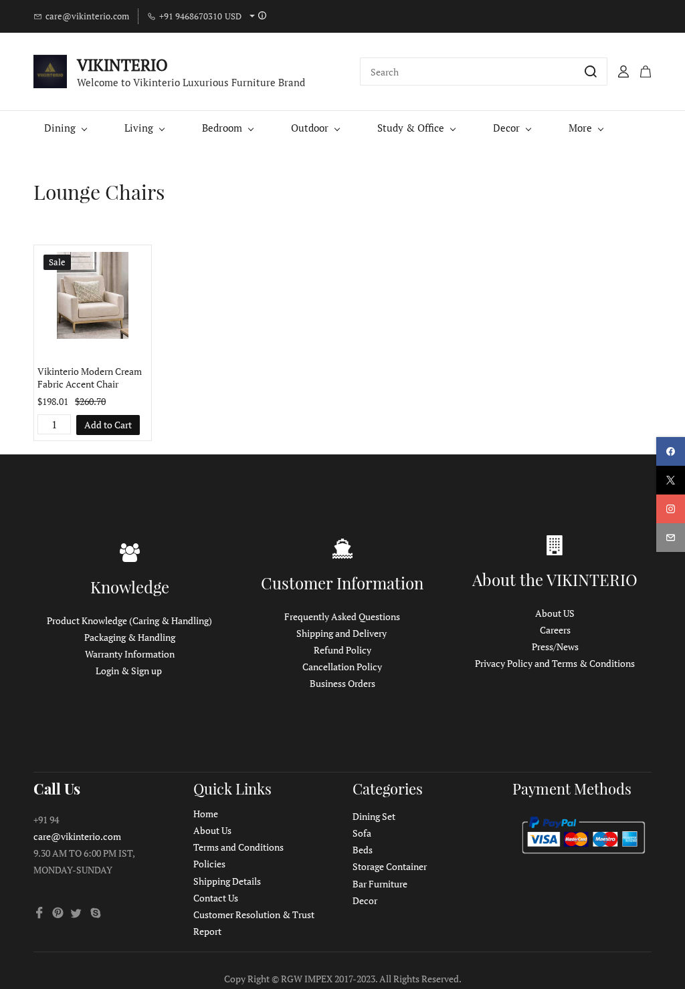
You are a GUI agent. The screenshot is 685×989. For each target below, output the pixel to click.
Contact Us (215, 897)
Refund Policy (342, 650)
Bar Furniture (380, 883)
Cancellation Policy (342, 666)
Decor (365, 900)
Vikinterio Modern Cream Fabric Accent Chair (89, 377)
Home (205, 813)
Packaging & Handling (129, 637)
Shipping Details (227, 881)
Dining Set (374, 816)
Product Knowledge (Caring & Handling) (129, 620)
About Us (212, 830)
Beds (363, 849)
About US (555, 613)
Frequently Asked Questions (342, 616)
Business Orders (342, 683)
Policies (209, 863)
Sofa (362, 833)
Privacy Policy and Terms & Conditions (555, 663)
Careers (555, 629)
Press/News (555, 646)
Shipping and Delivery (341, 633)
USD (233, 16)
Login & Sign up (129, 670)
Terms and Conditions (238, 847)
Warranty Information (130, 654)
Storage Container (390, 866)
